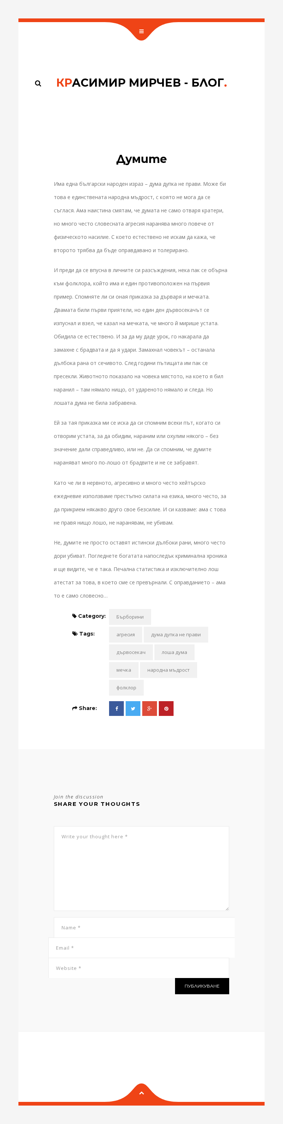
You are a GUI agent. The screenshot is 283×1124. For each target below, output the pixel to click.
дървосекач (131, 652)
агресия (125, 634)
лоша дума (174, 652)
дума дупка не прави (176, 634)
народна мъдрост (168, 670)
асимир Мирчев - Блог (141, 83)
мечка (123, 670)
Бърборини (130, 616)
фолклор (126, 687)
